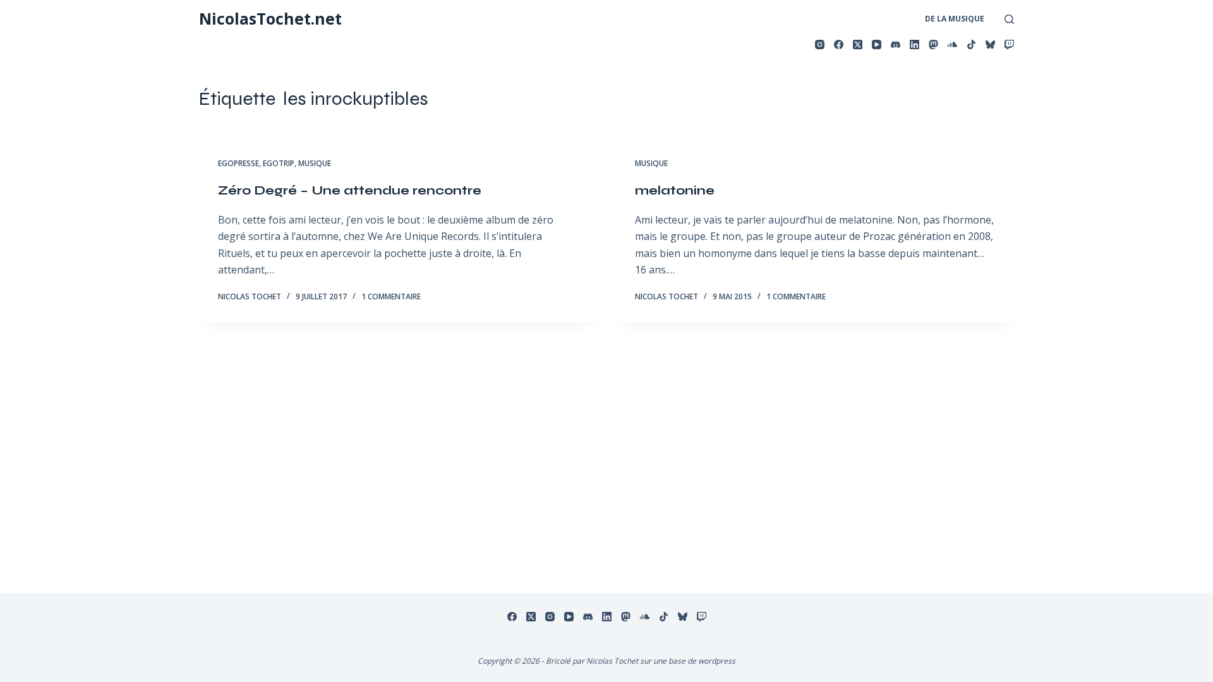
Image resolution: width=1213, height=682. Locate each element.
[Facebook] (838, 44)
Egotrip (278, 163)
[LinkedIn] (914, 44)
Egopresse (238, 163)
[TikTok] (971, 44)
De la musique (954, 18)
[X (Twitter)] (857, 44)
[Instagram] (819, 44)
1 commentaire (391, 296)
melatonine (675, 190)
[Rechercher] (1009, 19)
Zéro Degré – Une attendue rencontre (349, 190)
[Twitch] (1009, 44)
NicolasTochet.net (270, 18)
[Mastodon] (933, 44)
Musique (314, 163)
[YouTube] (876, 44)
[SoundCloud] (952, 44)
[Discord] (895, 44)
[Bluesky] (990, 44)
